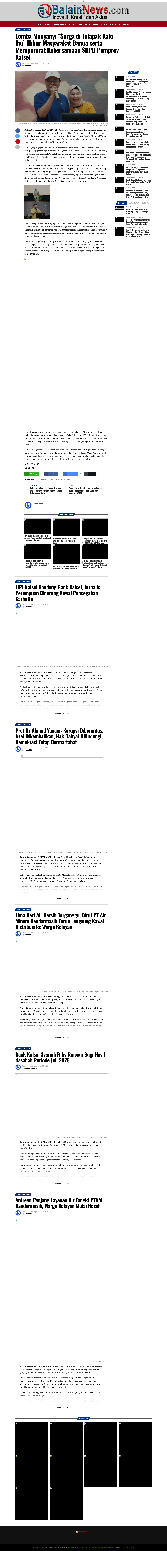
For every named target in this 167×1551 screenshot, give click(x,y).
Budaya (95, 24)
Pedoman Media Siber (126, 1547)
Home (39, 24)
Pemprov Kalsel (56, 480)
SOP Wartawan (102, 1547)
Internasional (124, 24)
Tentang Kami (90, 1547)
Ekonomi (47, 24)
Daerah (87, 24)
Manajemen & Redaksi (76, 1547)
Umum (67, 480)
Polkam (71, 24)
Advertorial (43, 480)
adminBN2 (28, 65)
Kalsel (80, 24)
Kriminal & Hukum (60, 24)
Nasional (113, 24)
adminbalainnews (31, 1068)
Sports (104, 24)
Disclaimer (113, 1547)
